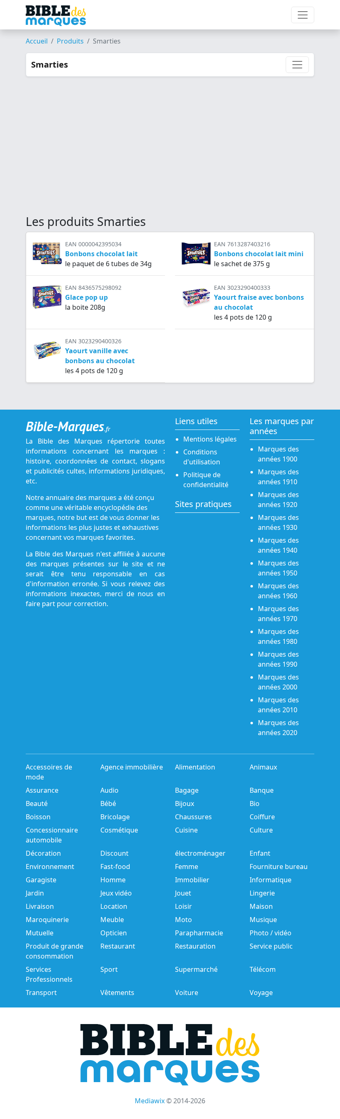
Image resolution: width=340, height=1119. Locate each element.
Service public (271, 946)
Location (113, 906)
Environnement (50, 866)
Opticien (113, 932)
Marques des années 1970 (278, 613)
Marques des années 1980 (278, 636)
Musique (263, 919)
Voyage (261, 992)
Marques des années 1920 (278, 499)
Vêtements (117, 992)
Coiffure (262, 816)
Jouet (183, 893)
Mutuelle (39, 932)
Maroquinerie (47, 919)
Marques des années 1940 (278, 545)
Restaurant (117, 946)
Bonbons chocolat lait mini (259, 253)
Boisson (38, 816)
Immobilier (192, 879)
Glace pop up (86, 297)
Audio (109, 790)
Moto (183, 919)
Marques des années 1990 (278, 659)
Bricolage (115, 816)
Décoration (43, 853)
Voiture (186, 992)
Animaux (263, 767)
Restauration (195, 946)
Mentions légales (210, 439)
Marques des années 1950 (278, 568)
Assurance (42, 790)
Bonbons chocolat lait (101, 253)
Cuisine (186, 830)
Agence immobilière (131, 767)
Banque (262, 790)
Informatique (270, 879)
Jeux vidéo (116, 893)
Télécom (263, 969)
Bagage (187, 790)
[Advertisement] (170, 139)
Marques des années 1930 (278, 522)
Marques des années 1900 (278, 454)
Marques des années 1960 (278, 590)
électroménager (200, 853)
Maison (261, 906)
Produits (70, 41)
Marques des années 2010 (278, 704)
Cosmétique (119, 830)
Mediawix (150, 1100)
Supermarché (196, 969)
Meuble (112, 919)
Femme (186, 866)
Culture (261, 830)
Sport (109, 969)
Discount (114, 853)
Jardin (35, 893)
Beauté (37, 803)
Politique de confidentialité (205, 479)
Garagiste (41, 879)
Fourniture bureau (279, 866)
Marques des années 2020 (278, 727)
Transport (41, 992)
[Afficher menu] (302, 15)
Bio (255, 803)
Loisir (183, 906)
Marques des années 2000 (278, 682)
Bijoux (184, 803)
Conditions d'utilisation (201, 456)
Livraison (40, 906)
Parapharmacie (199, 932)
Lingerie (262, 893)
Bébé (108, 803)
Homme (113, 879)
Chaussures (193, 816)
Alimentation (195, 767)
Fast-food (115, 866)
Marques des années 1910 (278, 476)
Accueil (37, 41)
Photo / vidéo (270, 932)
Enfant (260, 853)
